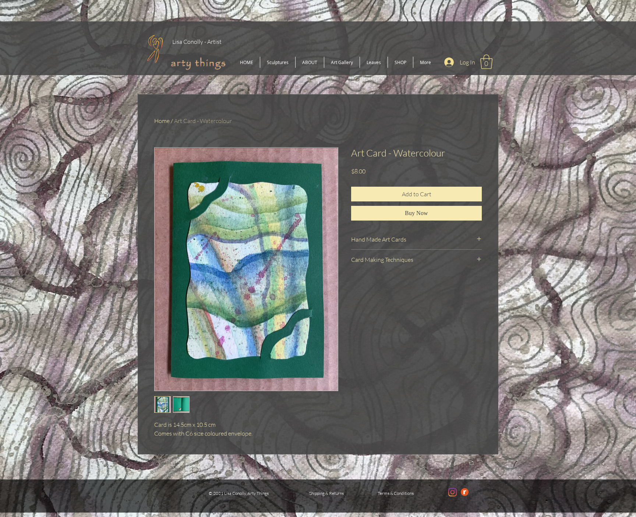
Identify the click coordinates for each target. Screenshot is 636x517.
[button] (486, 61)
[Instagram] (452, 492)
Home (162, 120)
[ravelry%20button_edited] (464, 492)
